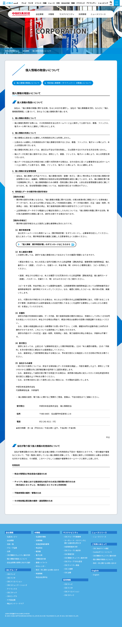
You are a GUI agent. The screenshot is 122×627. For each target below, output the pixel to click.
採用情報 (82, 14)
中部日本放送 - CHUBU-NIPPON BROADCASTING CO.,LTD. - (21, 14)
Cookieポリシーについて (102, 552)
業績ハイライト (41, 562)
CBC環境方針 (69, 554)
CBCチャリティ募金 (71, 565)
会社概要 (10, 540)
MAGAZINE (65, 3)
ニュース (51, 3)
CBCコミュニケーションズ (17, 585)
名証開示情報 (41, 536)
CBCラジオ (11, 578)
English (95, 570)
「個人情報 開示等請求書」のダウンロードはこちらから (45, 244)
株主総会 (39, 548)
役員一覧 (10, 544)
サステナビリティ (66, 14)
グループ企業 (12, 548)
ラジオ (30, 3)
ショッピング (103, 3)
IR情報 (51, 14)
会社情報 (39, 14)
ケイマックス (12, 589)
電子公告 (39, 555)
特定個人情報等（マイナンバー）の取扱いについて (69, 82)
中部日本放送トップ (12, 51)
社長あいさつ (12, 536)
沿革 (8, 551)
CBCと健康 (68, 569)
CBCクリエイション (14, 581)
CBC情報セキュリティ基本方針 (18, 555)
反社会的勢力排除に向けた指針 (18, 562)
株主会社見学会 (41, 577)
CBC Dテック (12, 592)
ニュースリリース (98, 14)
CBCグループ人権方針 (72, 550)
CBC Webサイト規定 (101, 548)
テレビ (23, 3)
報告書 (38, 551)
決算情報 (39, 540)
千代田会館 (11, 600)
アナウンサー (91, 3)
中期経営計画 (41, 559)
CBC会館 (67, 572)
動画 (73, 3)
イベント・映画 (40, 3)
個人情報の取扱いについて (42, 51)
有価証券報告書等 (42, 544)
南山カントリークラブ (15, 603)
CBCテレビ (11, 574)
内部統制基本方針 (71, 547)
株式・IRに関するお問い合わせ (47, 570)
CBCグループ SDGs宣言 (73, 561)
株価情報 (39, 573)
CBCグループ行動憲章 (72, 536)
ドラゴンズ (80, 3)
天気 (58, 3)
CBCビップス (12, 596)
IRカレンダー (41, 566)
